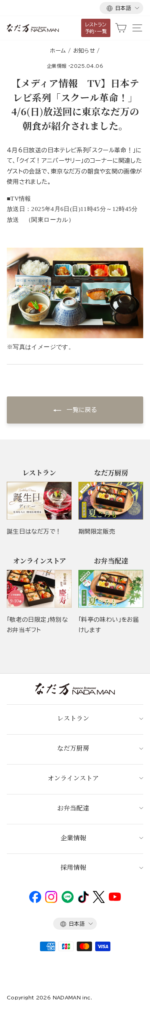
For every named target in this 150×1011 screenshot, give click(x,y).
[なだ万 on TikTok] (83, 901)
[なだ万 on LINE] (68, 901)
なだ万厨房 (73, 748)
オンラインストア (73, 777)
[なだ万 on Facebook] (35, 901)
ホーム (58, 50)
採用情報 (73, 867)
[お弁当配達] (110, 589)
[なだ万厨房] (110, 501)
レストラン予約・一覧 (96, 28)
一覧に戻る (80, 410)
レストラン (73, 718)
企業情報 (56, 65)
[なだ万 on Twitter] (98, 901)
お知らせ (84, 50)
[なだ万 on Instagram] (51, 901)
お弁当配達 (73, 807)
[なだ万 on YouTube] (115, 899)
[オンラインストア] (39, 589)
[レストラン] (39, 501)
